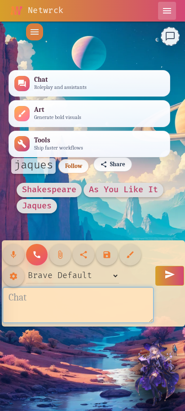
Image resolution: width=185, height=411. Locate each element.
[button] (34, 31)
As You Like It (123, 190)
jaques (33, 165)
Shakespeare (49, 190)
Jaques (37, 206)
